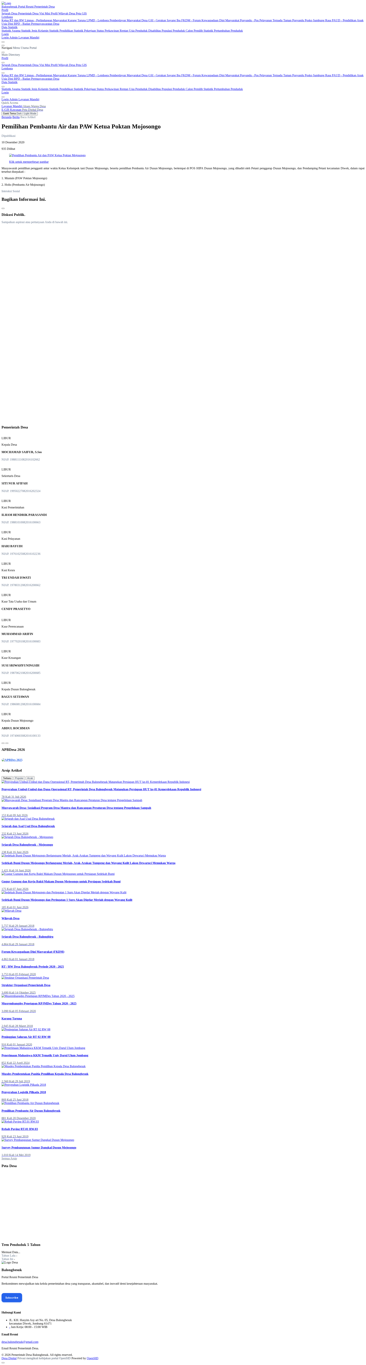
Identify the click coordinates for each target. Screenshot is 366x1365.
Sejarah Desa (10, 13)
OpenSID (92, 1358)
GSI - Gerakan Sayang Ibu (164, 20)
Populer (19, 778)
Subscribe (11, 1297)
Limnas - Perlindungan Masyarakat (46, 20)
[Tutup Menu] (3, 52)
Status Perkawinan (108, 30)
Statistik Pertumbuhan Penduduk (223, 30)
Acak (30, 778)
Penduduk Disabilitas (148, 30)
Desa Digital (9, 1358)
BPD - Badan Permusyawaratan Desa (36, 23)
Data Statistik (10, 27)
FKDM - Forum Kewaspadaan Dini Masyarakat (210, 20)
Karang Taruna (77, 20)
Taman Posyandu (294, 20)
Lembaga (7, 17)
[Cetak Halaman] (3, 208)
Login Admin (10, 37)
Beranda (7, 117)
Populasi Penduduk (174, 30)
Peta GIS (81, 13)
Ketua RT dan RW (13, 20)
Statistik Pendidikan (61, 30)
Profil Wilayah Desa (63, 13)
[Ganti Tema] (3, 42)
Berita (16, 117)
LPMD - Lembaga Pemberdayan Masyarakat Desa (117, 20)
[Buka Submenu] (3, 62)
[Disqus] (183, 274)
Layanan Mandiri (28, 37)
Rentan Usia (127, 30)
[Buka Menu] (3, 45)
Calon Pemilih (195, 30)
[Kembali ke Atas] (3, 1362)
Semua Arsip (9, 1158)
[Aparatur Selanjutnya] (6, 743)
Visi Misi (45, 13)
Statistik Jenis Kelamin (35, 30)
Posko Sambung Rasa (318, 20)
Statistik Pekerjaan (85, 30)
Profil (5, 10)
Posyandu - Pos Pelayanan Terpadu (261, 20)
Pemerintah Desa (28, 13)
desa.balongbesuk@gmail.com (20, 1341)
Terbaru (7, 778)
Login (5, 34)
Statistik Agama (11, 30)
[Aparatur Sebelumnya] (3, 743)
